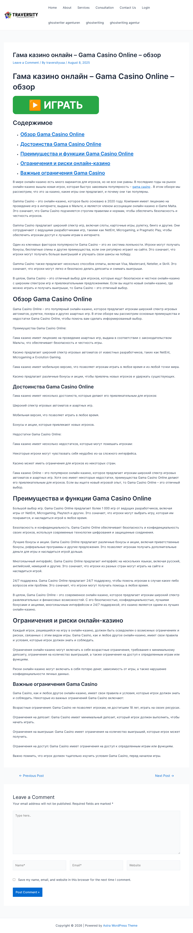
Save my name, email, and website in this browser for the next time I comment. (74, 880)
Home (52, 7)
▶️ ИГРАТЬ (56, 105)
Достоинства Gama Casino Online (60, 144)
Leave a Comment (26, 62)
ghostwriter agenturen (64, 22)
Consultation (105, 7)
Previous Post (31, 775)
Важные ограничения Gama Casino (62, 173)
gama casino (141, 187)
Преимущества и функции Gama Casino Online (76, 154)
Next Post (164, 775)
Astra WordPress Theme (120, 925)
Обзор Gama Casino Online (52, 134)
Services (83, 7)
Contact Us (128, 7)
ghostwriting (95, 22)
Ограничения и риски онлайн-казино (65, 163)
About (67, 7)
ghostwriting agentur (125, 22)
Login (146, 7)
